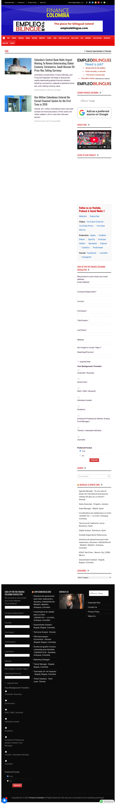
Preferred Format (84, 447)
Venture (34, 38)
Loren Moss (57, 90)
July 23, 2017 (45, 121)
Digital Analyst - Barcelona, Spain (92, 530)
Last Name (82, 330)
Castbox (86, 247)
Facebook (91, 253)
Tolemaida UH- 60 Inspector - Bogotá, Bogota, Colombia (45, 672)
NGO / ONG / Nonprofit (86, 391)
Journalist (81, 439)
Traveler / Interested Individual (89, 430)
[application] (94, 139)
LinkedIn (104, 253)
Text (83, 455)
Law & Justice (97, 38)
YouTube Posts (86, 225)
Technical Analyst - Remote (45, 632)
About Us (43, 2)
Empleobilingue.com (42, 591)
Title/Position (82, 320)
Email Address (83, 282)
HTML (84, 451)
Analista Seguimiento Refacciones (93, 534)
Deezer (103, 243)
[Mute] (105, 147)
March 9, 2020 (45, 90)
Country (80, 301)
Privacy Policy (32, 2)
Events (12, 43)
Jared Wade (56, 121)
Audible (102, 235)
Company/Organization (87, 291)
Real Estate (75, 38)
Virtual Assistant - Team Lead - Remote (43, 680)
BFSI (8, 38)
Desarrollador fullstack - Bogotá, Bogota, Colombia (92, 561)
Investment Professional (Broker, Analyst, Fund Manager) (93, 420)
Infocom (21, 38)
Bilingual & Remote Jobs (90, 484)
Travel (49, 38)
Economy (88, 38)
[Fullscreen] (108, 147)
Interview (107, 38)
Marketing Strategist (42, 659)
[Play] (80, 147)
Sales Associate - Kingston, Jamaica (93, 504)
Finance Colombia (36, 797)
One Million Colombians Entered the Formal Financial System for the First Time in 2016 (52, 100)
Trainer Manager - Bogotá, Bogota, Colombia (44, 665)
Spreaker (92, 243)
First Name (82, 310)
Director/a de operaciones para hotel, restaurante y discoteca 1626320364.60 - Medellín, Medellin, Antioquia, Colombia (95, 543)
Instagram (86, 257)
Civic (55, 38)
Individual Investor (84, 400)
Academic (81, 409)
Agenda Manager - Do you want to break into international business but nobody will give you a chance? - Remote (93, 495)
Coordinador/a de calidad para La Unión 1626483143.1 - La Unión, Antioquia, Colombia (95, 516)
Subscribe (94, 216)
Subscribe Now (9, 2)
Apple (92, 235)
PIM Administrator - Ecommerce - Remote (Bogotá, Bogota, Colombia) (45, 639)
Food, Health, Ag (64, 38)
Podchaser (98, 247)
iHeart (82, 239)
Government (82, 382)
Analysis (5, 43)
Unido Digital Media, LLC (75, 2)
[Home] (3, 38)
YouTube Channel (95, 221)
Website (83, 216)
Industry (42, 38)
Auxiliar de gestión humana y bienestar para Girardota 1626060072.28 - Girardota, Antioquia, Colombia (45, 650)
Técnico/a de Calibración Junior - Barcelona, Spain (92, 524)
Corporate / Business (85, 372)
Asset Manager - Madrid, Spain (91, 508)
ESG (82, 38)
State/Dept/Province (85, 352)
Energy (14, 38)
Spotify (91, 239)
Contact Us (21, 2)
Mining (28, 38)
